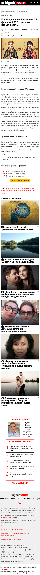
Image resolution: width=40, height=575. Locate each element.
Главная (3, 15)
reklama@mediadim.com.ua (10, 550)
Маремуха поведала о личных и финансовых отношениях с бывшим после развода (16, 365)
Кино (7, 499)
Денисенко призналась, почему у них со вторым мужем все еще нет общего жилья (15, 401)
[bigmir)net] (10, 2)
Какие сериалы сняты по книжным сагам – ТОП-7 (21, 455)
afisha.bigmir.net (7, 517)
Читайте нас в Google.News (20, 180)
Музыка (13, 499)
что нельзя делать (17, 188)
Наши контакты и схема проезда (12, 529)
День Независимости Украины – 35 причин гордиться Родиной (21, 461)
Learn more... (21, 574)
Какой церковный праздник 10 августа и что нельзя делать (18, 260)
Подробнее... (4, 569)
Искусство (31, 499)
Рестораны (22, 499)
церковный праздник (14, 190)
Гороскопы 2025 (22, 11)
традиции (8, 188)
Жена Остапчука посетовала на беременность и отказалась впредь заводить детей (18, 294)
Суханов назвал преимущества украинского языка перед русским (21, 474)
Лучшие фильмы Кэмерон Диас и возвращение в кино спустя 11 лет (21, 447)
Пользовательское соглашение (11, 539)
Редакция (4, 526)
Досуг (10, 15)
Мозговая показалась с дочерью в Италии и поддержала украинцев (15, 329)
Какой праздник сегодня (8, 11)
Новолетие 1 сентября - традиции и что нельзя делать (17, 228)
